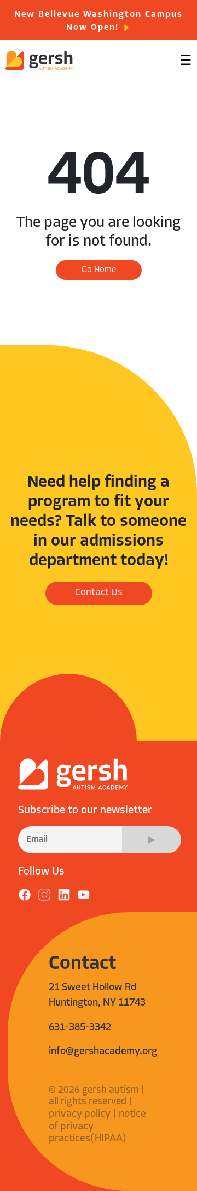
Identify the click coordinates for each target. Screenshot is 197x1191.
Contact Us (99, 593)
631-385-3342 (80, 1027)
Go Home (99, 270)
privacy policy (80, 1114)
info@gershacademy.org (103, 1051)
